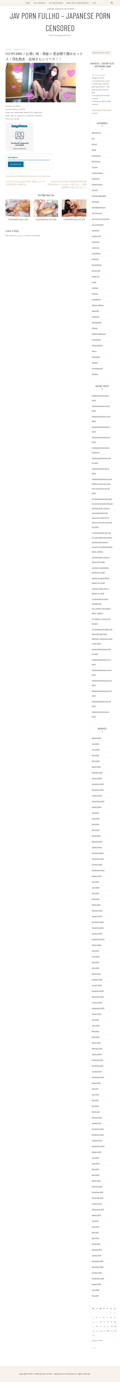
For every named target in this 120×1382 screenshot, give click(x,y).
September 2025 (98, 801)
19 (100, 1326)
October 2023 (97, 933)
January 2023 (97, 985)
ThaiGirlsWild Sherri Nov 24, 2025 (102, 683)
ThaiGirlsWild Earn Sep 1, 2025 (101, 714)
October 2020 (97, 1140)
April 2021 (95, 1106)
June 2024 (96, 887)
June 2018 (95, 1290)
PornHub (95, 294)
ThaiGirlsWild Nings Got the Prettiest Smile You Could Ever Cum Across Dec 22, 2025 (102, 486)
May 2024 (95, 893)
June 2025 (96, 818)
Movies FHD (96, 271)
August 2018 (96, 1284)
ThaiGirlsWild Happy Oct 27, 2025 (102, 693)
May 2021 (95, 1100)
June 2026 (96, 749)
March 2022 (96, 1043)
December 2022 (98, 991)
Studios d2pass (98, 305)
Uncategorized (97, 368)
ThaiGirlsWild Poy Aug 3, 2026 (18, 219)
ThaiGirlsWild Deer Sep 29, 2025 (101, 704)
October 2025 (97, 795)
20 (104, 1326)
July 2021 (95, 1089)
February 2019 (97, 1250)
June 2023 (96, 956)
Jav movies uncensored (100, 219)
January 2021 (96, 1123)
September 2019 (98, 1209)
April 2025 (95, 830)
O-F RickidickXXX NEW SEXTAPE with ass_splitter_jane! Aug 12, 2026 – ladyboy (101, 606)
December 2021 (97, 1060)
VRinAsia (95, 374)
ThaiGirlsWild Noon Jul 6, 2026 (46, 219)
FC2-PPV (8, 49)
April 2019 (95, 1238)
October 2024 (97, 864)
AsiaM (94, 150)
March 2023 (96, 974)
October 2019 (97, 1204)
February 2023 (97, 979)
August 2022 (96, 1014)
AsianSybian (96, 156)
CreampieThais (97, 173)
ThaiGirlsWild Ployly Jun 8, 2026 (74, 219)
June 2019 (95, 1227)
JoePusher (95, 230)
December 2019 (97, 1192)
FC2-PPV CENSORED (99, 196)
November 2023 (98, 928)
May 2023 (95, 962)
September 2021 (98, 1077)
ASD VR (94, 144)
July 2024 (95, 882)
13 (104, 1322)
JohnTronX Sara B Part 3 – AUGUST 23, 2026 (101, 580)
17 (93, 1326)
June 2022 (96, 1025)
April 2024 (95, 899)
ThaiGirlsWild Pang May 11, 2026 (101, 429)
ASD (94, 3)
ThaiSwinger (96, 340)
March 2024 (96, 905)
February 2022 (97, 1048)
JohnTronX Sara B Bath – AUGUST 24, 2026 (100, 570)
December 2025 (98, 784)
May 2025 (95, 824)
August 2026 (96, 738)
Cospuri (95, 167)
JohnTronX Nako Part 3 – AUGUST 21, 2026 (100, 591)
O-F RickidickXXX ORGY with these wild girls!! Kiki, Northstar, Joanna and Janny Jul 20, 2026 (102, 636)
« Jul (94, 1348)
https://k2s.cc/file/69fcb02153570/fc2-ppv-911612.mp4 (28, 176)
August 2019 (96, 1215)
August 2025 (96, 807)
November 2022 (98, 997)
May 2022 (95, 1031)
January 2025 (97, 847)
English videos (97, 184)
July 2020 (95, 1158)
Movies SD (95, 276)
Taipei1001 (95, 311)
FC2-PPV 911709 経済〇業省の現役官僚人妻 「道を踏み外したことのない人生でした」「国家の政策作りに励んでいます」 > (67, 184)
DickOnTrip (95, 179)
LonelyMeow (96, 253)
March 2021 (96, 1112)
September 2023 (98, 939)
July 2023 (95, 951)
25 (97, 1331)
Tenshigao (95, 317)
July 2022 (95, 1020)
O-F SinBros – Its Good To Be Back (101, 621)
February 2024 (97, 910)
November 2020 (98, 1135)
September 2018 (98, 1278)
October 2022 (97, 1002)
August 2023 (96, 945)
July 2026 (95, 744)
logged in (20, 236)
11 (96, 1322)
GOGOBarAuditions (99, 207)
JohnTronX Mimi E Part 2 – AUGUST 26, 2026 (101, 560)
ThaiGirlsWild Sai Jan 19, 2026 (100, 471)
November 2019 (97, 1198)
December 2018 (97, 1261)
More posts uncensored (77, 3)
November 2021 (97, 1066)
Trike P (94, 351)
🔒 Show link (15, 164)
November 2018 (97, 1267)
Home (28, 3)
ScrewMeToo (96, 299)
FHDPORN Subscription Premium (61, 9)
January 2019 (96, 1255)
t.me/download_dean (101, 81)
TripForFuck (96, 357)
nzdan (94, 282)
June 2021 (95, 1094)
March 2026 (96, 767)
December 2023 (98, 922)
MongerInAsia (97, 265)
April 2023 (95, 968)
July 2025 (95, 813)
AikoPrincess (96, 133)
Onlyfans (95, 288)
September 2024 (98, 870)
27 (104, 1331)
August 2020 (96, 1152)
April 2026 (95, 761)
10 (93, 1322)
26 (101, 1331)
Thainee (95, 328)
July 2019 (95, 1221)
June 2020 (96, 1163)
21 (108, 1326)
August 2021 (96, 1083)
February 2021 (97, 1117)
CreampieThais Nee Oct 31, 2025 (101, 662)
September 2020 (98, 1146)
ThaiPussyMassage (99, 334)
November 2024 (98, 859)
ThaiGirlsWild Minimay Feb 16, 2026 (101, 460)
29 (112, 1331)
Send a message (98, 75)
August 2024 (96, 876)
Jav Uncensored (56, 3)
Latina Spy (95, 248)
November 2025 (98, 790)
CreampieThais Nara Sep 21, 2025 (102, 672)
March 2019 (96, 1244)
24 (94, 1331)
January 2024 (97, 916)
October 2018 (97, 1273)
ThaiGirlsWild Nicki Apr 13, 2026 (101, 440)
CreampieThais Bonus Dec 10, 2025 (101, 651)
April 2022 (95, 1037)
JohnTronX (95, 242)
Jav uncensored (97, 225)
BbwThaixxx (96, 161)
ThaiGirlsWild (96, 322)
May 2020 (95, 1169)
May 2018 (95, 1296)
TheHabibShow (97, 345)
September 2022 (98, 1008)
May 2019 (95, 1232)
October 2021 (97, 1071)
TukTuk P (95, 363)
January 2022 (97, 1054)
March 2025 (96, 836)
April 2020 (95, 1175)
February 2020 (97, 1186)
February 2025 (97, 841)
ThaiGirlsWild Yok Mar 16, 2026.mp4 (101, 450)
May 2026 (95, 755)
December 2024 (98, 853)
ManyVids (95, 259)
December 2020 (98, 1129)
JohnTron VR (96, 236)
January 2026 (97, 778)
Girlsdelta (95, 202)
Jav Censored (40, 3)
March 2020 (96, 1181)
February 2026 (97, 772)
